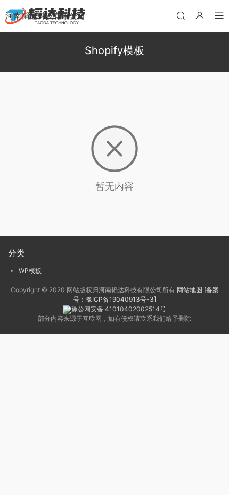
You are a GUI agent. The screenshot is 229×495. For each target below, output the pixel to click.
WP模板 (30, 271)
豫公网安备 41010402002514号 (118, 309)
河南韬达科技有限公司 (45, 16)
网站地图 (189, 290)
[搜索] (180, 15)
